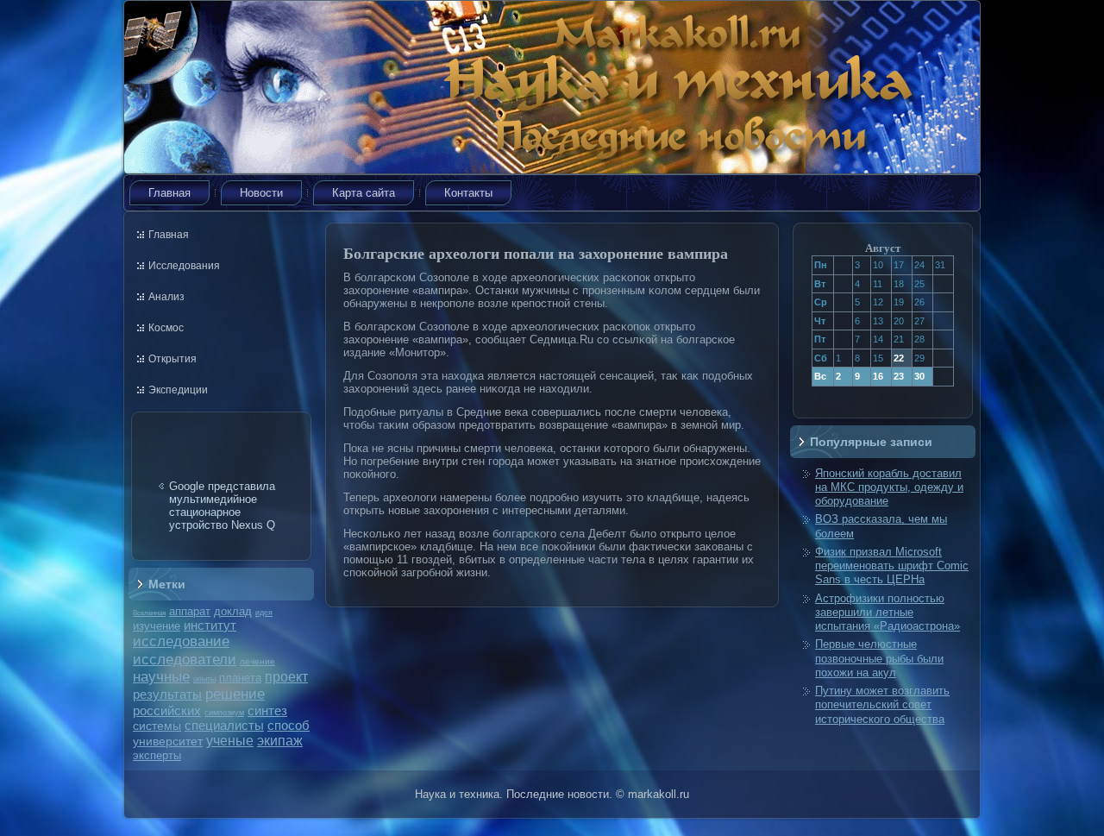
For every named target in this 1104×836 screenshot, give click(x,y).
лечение (257, 661)
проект (286, 676)
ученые (230, 740)
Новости (261, 192)
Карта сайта (363, 192)
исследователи (184, 659)
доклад (233, 611)
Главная (169, 192)
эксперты (157, 755)
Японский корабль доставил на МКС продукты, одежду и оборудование (889, 487)
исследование (181, 641)
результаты (167, 694)
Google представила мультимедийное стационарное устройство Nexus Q (222, 505)
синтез (267, 710)
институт (210, 625)
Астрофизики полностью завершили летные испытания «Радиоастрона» (887, 612)
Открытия (172, 359)
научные (161, 677)
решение (235, 694)
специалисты (224, 725)
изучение (156, 625)
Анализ (166, 297)
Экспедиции (178, 390)
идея (264, 612)
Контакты (468, 192)
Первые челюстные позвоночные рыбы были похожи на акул (879, 658)
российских (167, 711)
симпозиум (224, 712)
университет (168, 741)
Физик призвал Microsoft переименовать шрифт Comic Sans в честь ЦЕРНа (892, 566)
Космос (166, 328)
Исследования (184, 266)
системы (157, 725)
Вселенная (149, 612)
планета (240, 677)
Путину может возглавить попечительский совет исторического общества (882, 705)
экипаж (280, 740)
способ (288, 725)
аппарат (189, 611)
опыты (204, 679)
